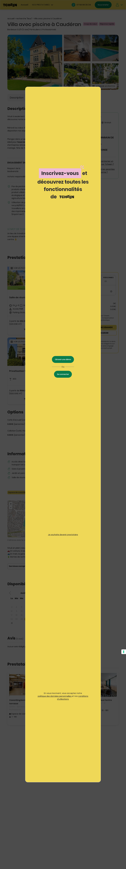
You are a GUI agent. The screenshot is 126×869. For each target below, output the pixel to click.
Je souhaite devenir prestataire (63, 534)
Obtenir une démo (63, 359)
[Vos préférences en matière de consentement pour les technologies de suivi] (123, 651)
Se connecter (63, 374)
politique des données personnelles (55, 696)
